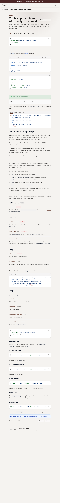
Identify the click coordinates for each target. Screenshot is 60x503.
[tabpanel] (30, 42)
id (9, 207)
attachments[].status (15, 321)
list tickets (17, 211)
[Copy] (49, 54)
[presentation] (30, 65)
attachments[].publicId (15, 314)
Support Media (21, 416)
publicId (11, 299)
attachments (12, 261)
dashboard (12, 226)
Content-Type (12, 231)
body (10, 253)
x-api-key (11, 221)
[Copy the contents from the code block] (49, 39)
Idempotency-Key (13, 238)
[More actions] (58, 5)
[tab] (10, 33)
